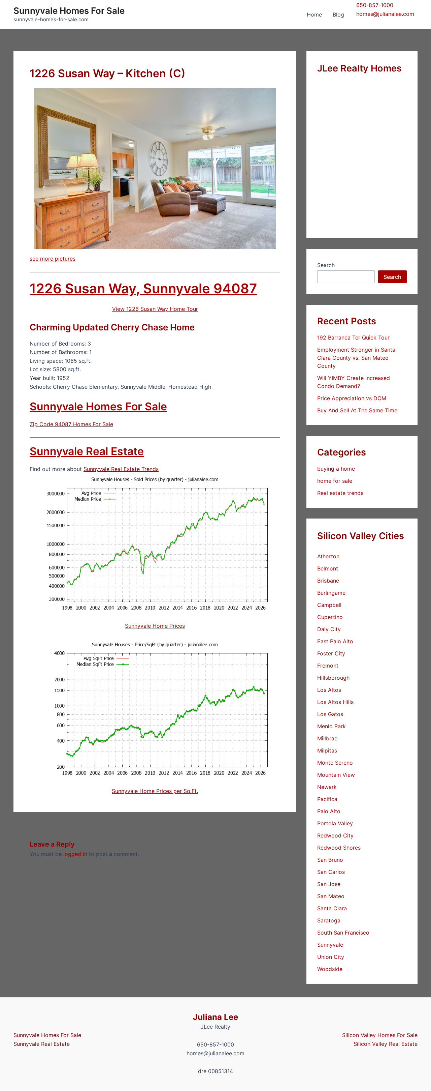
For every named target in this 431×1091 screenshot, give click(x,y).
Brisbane (328, 580)
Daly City (329, 629)
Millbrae (327, 738)
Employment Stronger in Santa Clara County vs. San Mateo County (356, 357)
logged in (75, 854)
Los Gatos (330, 714)
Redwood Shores (339, 847)
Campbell (329, 604)
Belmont (327, 568)
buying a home (336, 468)
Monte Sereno (335, 762)
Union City (330, 956)
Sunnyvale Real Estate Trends (121, 469)
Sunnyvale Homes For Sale (69, 10)
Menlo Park (331, 726)
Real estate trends (340, 493)
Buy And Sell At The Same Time (357, 410)
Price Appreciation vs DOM (351, 398)
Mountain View (336, 774)
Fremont (327, 665)
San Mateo (330, 896)
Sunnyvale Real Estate (87, 451)
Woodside (329, 969)
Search (326, 265)
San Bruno (330, 859)
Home (314, 14)
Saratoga (328, 920)
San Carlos (331, 871)
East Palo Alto (335, 641)
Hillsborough (333, 677)
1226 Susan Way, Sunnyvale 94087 (143, 288)
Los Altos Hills (335, 702)
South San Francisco (343, 932)
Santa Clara (332, 908)
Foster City (331, 653)
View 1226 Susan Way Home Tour (155, 308)
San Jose (328, 884)
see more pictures (52, 258)
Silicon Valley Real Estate (386, 1043)
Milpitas (327, 750)
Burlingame (331, 592)
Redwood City (335, 835)
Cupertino (330, 617)
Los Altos (329, 689)
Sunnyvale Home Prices (155, 625)
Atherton (328, 556)
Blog (338, 14)
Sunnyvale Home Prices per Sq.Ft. (155, 791)
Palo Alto (328, 811)
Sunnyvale (330, 944)
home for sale (334, 480)
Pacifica (327, 799)
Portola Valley (335, 823)
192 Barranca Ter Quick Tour (353, 337)
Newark (327, 787)
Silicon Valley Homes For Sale (380, 1035)
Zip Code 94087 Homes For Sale (71, 424)
